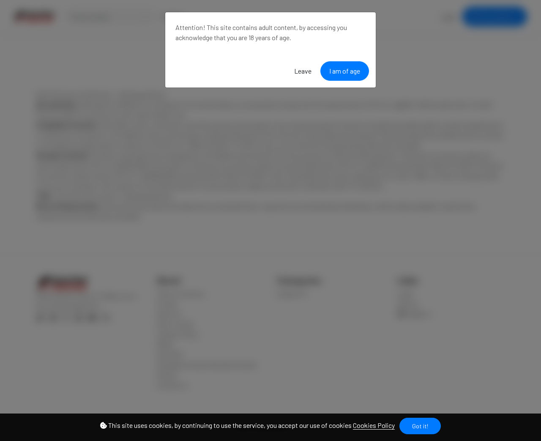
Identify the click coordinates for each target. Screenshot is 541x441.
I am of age (344, 71)
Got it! (420, 426)
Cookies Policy (374, 425)
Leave (302, 71)
